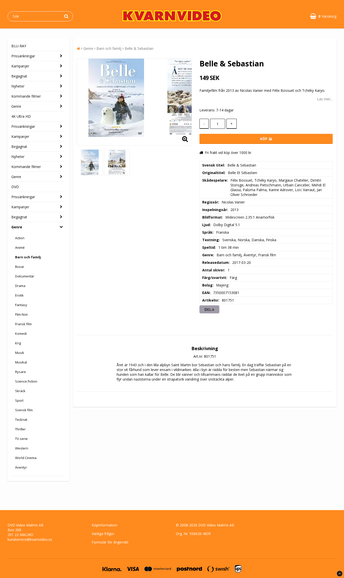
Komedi (21, 333)
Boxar (19, 266)
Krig (18, 343)
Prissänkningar (23, 56)
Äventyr (21, 467)
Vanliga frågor (103, 533)
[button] (323, 16)
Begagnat (19, 76)
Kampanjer (20, 66)
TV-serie (21, 438)
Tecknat (21, 419)
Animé (20, 247)
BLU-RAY (18, 46)
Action (19, 238)
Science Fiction (26, 381)
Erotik (19, 295)
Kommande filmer (26, 96)
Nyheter (17, 86)
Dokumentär (24, 276)
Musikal (21, 362)
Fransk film (23, 324)
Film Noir (21, 314)
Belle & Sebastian (139, 48)
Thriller (20, 429)
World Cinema (26, 458)
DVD (15, 186)
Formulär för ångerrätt (110, 542)
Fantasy (21, 305)
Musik (19, 352)
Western (21, 448)
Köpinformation (104, 525)
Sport (19, 400)
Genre (16, 106)
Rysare (20, 371)
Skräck (20, 391)
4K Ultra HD (21, 116)
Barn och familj (28, 257)
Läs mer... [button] (325, 99)
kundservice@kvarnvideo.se (30, 539)
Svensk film (24, 410)
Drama (20, 285)
